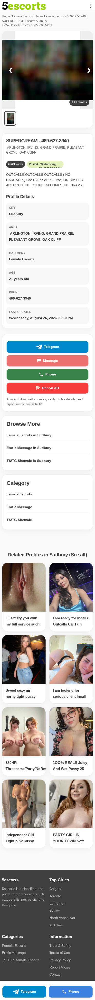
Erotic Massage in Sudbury (29, 448)
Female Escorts (22, 16)
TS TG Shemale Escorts (20, 960)
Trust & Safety (60, 946)
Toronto (55, 896)
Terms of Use (59, 953)
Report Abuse (59, 967)
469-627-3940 (55, 140)
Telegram (51, 347)
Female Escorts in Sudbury (29, 435)
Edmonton (57, 903)
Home (6, 16)
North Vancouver (62, 918)
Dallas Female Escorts (50, 16)
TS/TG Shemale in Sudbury (29, 461)
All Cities (56, 925)
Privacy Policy (60, 960)
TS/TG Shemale (19, 520)
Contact (55, 974)
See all (78, 554)
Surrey (54, 910)
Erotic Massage (19, 507)
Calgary (55, 889)
